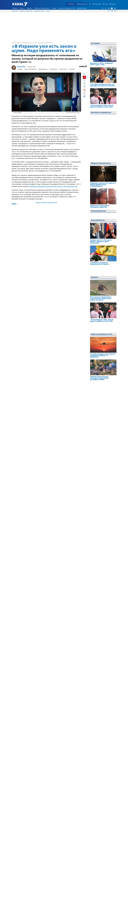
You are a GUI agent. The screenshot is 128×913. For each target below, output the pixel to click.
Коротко (22, 8)
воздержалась (43, 69)
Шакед (20, 69)
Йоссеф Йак (21, 66)
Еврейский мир (81, 8)
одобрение (33, 186)
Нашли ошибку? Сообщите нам (46, 202)
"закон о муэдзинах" (30, 69)
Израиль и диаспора (26, 11)
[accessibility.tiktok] (114, 8)
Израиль (29, 8)
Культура (15, 11)
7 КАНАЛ (14, 42)
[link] (103, 64)
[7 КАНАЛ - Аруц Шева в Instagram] (108, 8)
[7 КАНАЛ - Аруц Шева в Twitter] (102, 8)
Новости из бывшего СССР (66, 8)
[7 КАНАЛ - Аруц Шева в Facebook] (105, 8)
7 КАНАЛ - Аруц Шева (22, 5)
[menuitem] (15, 8)
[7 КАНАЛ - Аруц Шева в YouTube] (111, 8)
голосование (53, 69)
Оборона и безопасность (42, 8)
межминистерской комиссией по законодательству (57, 186)
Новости (15, 8)
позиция (72, 69)
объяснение (63, 69)
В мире (54, 8)
